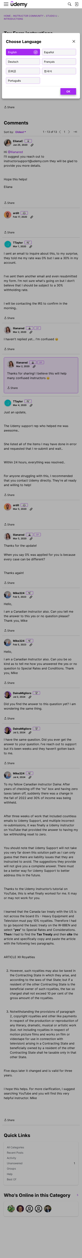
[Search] (69, 4)
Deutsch (13, 61)
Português (14, 80)
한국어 (48, 71)
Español (49, 52)
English (12, 52)
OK (68, 91)
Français (49, 61)
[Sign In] (76, 4)
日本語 (12, 71)
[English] (19, 4)
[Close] (74, 41)
